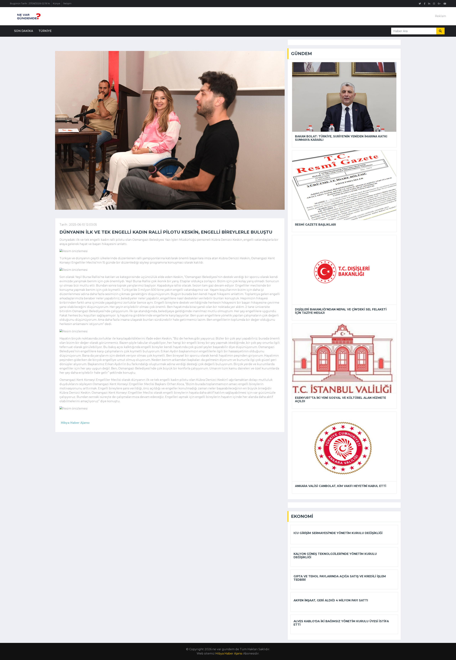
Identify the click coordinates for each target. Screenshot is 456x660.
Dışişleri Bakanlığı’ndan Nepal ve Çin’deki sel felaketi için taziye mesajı (341, 311)
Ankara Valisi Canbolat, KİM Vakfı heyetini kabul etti (340, 486)
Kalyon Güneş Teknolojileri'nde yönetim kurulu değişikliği (335, 555)
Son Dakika (23, 31)
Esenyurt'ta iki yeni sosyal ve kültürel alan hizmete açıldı (340, 399)
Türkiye (45, 31)
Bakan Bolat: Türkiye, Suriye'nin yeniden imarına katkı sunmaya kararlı (341, 138)
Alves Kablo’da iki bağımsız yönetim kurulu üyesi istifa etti (341, 623)
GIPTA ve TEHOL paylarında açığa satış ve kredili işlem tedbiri (340, 578)
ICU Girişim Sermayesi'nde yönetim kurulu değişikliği (338, 533)
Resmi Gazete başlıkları (315, 224)
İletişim (67, 3)
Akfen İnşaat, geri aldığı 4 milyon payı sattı (331, 600)
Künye (56, 3)
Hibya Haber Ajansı (228, 653)
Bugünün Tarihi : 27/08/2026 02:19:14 (30, 3)
